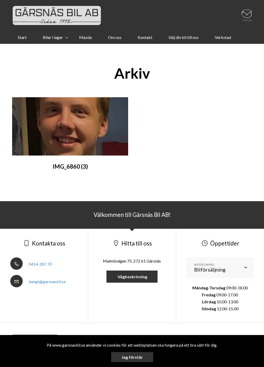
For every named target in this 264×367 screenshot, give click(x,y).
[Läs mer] (247, 15)
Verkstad (223, 37)
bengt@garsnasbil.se (47, 281)
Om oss (114, 37)
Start (22, 37)
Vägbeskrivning (132, 276)
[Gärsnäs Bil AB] (57, 15)
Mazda (85, 37)
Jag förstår (132, 357)
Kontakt (145, 37)
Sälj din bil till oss (184, 37)
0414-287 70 (40, 264)
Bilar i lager (53, 37)
